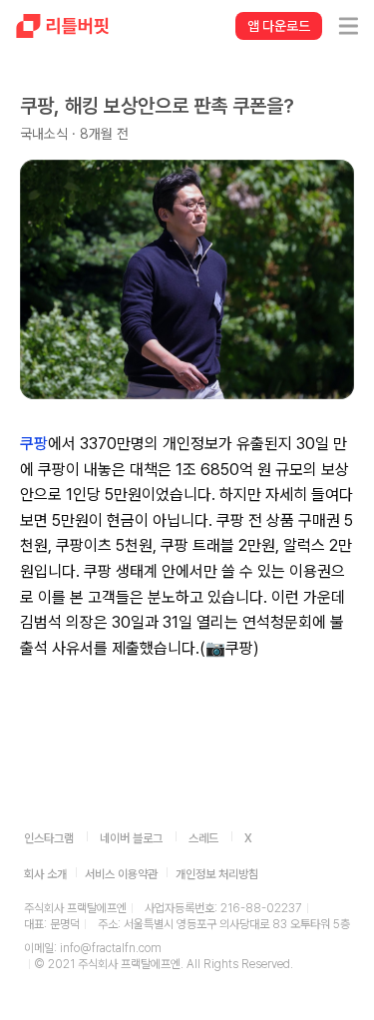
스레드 (203, 838)
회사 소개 (45, 874)
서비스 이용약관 (121, 874)
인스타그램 (49, 838)
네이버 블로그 (131, 838)
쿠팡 (34, 443)
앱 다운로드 (278, 26)
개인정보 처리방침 (217, 874)
